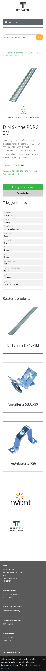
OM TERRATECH (10, 578)
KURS (5, 575)
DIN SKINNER (13, 53)
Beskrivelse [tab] (23, 193)
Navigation (12, 22)
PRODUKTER (8, 569)
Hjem (5, 53)
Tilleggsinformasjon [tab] (23, 187)
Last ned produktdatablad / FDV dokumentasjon (23, 117)
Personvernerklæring (11, 610)
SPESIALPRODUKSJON (12, 572)
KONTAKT (7, 581)
